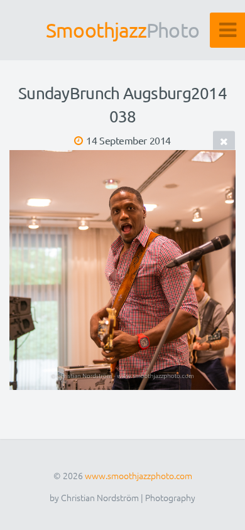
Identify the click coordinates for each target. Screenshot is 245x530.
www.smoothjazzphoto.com (138, 475)
